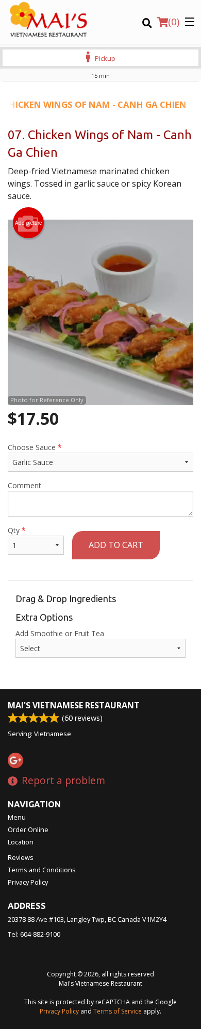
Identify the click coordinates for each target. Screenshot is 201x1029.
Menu (17, 817)
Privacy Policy (28, 882)
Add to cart (116, 545)
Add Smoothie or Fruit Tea (59, 633)
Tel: (34, 934)
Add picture (28, 222)
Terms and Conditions (42, 869)
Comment (24, 485)
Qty (17, 530)
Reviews (21, 857)
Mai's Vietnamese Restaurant (74, 705)
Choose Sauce (35, 447)
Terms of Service (117, 1011)
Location (21, 842)
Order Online (28, 829)
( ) (173, 21)
